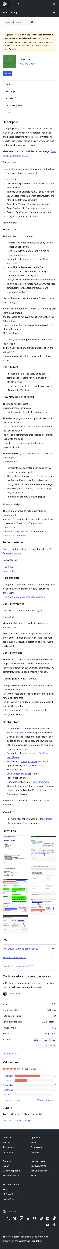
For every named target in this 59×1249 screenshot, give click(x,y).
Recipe (52, 1040)
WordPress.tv (11, 1175)
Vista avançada (11, 1053)
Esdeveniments (38, 1166)
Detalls (9, 84)
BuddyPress (10, 1199)
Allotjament (8, 1147)
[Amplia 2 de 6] (24, 882)
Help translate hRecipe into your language (24, 597)
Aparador (35, 1137)
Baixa (7, 73)
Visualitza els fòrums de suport (18, 1120)
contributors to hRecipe (15, 535)
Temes (34, 1142)
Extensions (36, 1147)
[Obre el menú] (54, 4)
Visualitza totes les (46, 1100)
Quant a (7, 1137)
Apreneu (7, 1161)
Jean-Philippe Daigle (17, 773)
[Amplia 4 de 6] (52, 839)
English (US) (50, 1034)
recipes (52, 1046)
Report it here (10, 571)
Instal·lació (11, 98)
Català (12, 1211)
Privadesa (8, 1152)
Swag (35, 1175)
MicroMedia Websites (18, 732)
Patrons (35, 1152)
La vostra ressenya (12, 1100)
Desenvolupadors (11, 1170)
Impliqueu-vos (38, 1161)
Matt (6, 1189)
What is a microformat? (14, 957)
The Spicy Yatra (29, 761)
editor (36, 1040)
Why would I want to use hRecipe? (20, 949)
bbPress (8, 1194)
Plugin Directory (10, 12)
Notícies (7, 1142)
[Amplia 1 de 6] (24, 839)
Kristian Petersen (39, 782)
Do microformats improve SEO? (19, 966)
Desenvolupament (15, 105)
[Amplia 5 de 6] (52, 868)
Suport (8, 112)
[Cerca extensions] (32, 22)
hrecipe (44, 1040)
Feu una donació (40, 1170)
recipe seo (42, 1046)
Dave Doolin (29, 63)
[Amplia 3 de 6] (24, 919)
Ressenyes (11, 91)
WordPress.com (12, 1184)
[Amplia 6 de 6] (52, 901)
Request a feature (12, 553)
